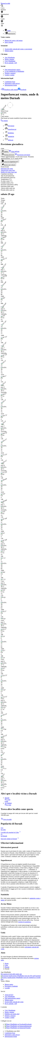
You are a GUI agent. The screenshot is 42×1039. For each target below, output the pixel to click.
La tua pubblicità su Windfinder (14, 71)
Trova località (7, 819)
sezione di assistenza (24, 922)
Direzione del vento (7, 168)
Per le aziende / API (11, 63)
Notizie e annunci (10, 73)
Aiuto (9, 30)
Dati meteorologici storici (12, 69)
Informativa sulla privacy (12, 83)
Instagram (28, 1026)
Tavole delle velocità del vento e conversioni (18, 49)
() (8, 170)
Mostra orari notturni (9, 165)
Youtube (28, 1028)
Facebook (23, 89)
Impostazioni (11, 33)
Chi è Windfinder (10, 61)
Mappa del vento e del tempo (14, 40)
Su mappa (5, 120)
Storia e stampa (9, 59)
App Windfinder (10, 57)
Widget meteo (9, 51)
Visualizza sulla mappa (11, 89)
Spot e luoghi (9, 42)
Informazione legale (11, 85)
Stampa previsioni (9, 155)
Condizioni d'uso (10, 81)
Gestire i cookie (9, 75)
